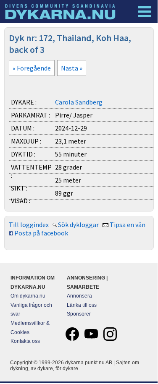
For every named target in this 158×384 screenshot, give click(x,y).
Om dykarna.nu (28, 296)
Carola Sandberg (79, 102)
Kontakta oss (25, 341)
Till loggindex (29, 224)
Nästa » (71, 68)
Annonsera (79, 296)
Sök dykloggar (78, 224)
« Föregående (32, 68)
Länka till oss (82, 305)
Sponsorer (79, 314)
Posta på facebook (41, 233)
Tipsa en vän (127, 224)
